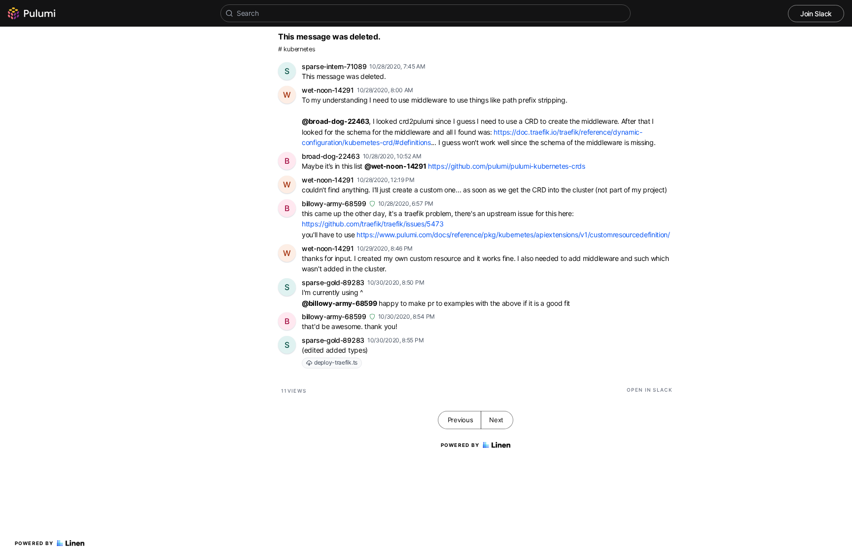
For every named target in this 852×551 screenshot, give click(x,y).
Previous (460, 420)
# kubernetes (296, 49)
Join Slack (816, 13)
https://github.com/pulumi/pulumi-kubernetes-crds (506, 166)
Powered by (34, 543)
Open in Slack (650, 390)
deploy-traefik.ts (335, 362)
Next (496, 420)
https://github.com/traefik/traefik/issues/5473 (372, 224)
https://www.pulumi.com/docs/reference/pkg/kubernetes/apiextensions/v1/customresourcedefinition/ (513, 234)
